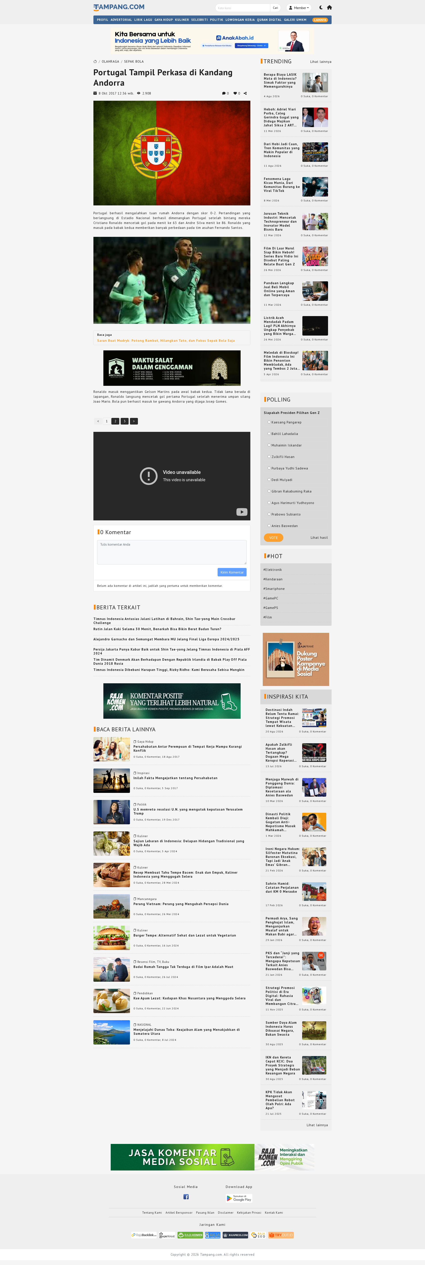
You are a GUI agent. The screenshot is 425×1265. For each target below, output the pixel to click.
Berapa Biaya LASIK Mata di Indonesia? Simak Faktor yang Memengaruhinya (280, 81)
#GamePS (270, 608)
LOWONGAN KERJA (240, 20)
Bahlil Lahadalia (285, 434)
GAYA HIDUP (164, 20)
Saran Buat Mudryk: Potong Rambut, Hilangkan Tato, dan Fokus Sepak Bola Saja (166, 340)
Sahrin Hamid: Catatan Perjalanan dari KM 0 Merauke (282, 888)
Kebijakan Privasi (249, 1213)
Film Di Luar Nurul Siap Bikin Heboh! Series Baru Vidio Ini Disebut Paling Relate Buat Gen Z (281, 256)
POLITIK (216, 20)
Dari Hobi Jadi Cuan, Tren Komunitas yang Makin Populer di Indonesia (282, 150)
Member (299, 8)
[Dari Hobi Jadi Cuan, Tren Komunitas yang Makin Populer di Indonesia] (315, 152)
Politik (142, 804)
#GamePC (270, 598)
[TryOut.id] (281, 1235)
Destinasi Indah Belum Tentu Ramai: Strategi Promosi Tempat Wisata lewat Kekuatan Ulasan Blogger (282, 718)
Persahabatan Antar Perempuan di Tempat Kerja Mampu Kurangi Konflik (187, 748)
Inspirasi (143, 773)
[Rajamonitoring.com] (212, 1235)
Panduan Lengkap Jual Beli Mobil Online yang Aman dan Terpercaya (279, 289)
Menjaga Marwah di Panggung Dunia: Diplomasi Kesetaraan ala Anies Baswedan (282, 787)
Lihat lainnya (321, 62)
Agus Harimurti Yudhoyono (293, 503)
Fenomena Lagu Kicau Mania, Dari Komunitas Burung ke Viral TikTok (282, 185)
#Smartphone (274, 589)
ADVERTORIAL (121, 20)
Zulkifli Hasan (283, 457)
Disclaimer (226, 1213)
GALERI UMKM (295, 20)
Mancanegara (147, 899)
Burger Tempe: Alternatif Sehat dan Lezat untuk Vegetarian (184, 935)
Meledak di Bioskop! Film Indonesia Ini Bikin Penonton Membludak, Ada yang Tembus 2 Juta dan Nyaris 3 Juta (281, 361)
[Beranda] (329, 8)
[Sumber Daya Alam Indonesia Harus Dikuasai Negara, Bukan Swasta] (314, 1030)
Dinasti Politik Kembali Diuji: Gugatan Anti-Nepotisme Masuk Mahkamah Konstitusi (281, 822)
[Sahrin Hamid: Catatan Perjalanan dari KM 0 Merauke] (314, 891)
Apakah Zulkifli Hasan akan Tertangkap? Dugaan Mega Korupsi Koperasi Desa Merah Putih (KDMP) (281, 753)
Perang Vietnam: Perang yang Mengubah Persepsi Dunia (181, 904)
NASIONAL (144, 1025)
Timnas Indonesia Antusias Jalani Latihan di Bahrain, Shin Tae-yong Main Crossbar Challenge (164, 621)
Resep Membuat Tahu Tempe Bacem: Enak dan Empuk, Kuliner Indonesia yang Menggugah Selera (185, 874)
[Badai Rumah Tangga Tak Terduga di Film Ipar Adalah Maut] (111, 969)
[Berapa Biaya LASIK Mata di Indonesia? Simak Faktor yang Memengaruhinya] (315, 82)
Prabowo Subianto (286, 514)
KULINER (182, 20)
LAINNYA (320, 20)
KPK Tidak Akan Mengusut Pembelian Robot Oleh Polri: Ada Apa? (280, 1100)
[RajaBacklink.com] (144, 1235)
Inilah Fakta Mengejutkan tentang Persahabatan (175, 778)
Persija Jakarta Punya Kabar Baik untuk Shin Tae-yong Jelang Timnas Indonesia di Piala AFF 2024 (171, 651)
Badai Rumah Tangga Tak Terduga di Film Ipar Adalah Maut (183, 967)
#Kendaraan (273, 579)
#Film (267, 617)
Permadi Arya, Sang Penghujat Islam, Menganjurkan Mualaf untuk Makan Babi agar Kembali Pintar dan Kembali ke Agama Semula (282, 926)
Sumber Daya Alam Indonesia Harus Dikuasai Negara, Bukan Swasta (281, 1029)
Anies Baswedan (285, 526)
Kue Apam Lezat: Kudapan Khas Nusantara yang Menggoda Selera (189, 998)
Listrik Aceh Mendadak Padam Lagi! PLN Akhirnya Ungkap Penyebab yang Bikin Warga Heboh (280, 326)
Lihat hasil (319, 537)
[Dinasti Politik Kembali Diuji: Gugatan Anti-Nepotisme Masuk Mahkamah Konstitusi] (314, 822)
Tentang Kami (152, 1213)
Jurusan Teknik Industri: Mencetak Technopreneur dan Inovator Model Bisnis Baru (280, 222)
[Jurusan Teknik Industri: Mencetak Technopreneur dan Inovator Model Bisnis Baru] (315, 221)
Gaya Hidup (145, 742)
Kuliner (142, 836)
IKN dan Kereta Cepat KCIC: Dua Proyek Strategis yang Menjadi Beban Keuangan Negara (283, 1065)
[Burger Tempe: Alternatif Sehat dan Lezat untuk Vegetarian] (111, 937)
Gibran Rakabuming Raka (292, 491)
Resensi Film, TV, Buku (153, 962)
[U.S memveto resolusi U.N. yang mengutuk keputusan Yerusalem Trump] (111, 812)
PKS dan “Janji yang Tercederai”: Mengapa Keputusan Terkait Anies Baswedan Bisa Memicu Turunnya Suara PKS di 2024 (283, 961)
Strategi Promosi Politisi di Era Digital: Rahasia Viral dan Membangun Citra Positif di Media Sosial (281, 996)
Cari (275, 8)
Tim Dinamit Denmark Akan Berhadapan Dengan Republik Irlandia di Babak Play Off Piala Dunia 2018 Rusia (170, 661)
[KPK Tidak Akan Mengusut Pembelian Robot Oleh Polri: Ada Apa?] (314, 1100)
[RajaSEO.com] (258, 1235)
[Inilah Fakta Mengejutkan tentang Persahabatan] (111, 780)
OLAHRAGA (110, 61)
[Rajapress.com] (235, 1235)
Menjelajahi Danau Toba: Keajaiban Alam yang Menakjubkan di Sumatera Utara (186, 1031)
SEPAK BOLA (134, 61)
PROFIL (102, 20)
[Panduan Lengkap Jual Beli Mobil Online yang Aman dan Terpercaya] (315, 291)
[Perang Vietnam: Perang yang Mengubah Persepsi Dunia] (111, 906)
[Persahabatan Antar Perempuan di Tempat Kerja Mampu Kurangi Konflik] (111, 749)
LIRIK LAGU (143, 20)
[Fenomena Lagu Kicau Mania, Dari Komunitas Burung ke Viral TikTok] (315, 186)
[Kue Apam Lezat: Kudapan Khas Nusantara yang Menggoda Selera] (111, 1000)
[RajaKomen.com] (190, 1235)
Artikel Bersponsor (179, 1213)
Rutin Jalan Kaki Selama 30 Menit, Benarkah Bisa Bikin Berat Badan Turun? (157, 629)
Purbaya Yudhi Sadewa (290, 468)
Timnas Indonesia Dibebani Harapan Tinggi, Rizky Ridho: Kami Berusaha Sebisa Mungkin (169, 670)
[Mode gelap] (321, 8)
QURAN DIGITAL (269, 20)
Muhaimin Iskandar (287, 445)
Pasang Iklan (205, 1213)
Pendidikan (145, 993)
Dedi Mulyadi (282, 480)
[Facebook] (186, 1196)
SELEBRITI (199, 20)
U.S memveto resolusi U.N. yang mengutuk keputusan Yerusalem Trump (188, 811)
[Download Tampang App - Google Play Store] (239, 1198)
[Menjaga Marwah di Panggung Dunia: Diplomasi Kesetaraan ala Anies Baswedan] (314, 787)
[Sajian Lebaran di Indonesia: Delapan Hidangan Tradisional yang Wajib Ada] (111, 843)
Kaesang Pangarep (287, 422)
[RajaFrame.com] (167, 1235)
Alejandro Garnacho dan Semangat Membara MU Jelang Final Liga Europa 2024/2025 (166, 639)
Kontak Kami (274, 1213)
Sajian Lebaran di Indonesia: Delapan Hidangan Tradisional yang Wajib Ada (188, 843)
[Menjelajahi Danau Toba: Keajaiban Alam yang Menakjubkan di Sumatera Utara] (111, 1032)
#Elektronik (272, 570)
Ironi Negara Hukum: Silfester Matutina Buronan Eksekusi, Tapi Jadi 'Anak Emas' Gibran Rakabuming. (283, 857)
